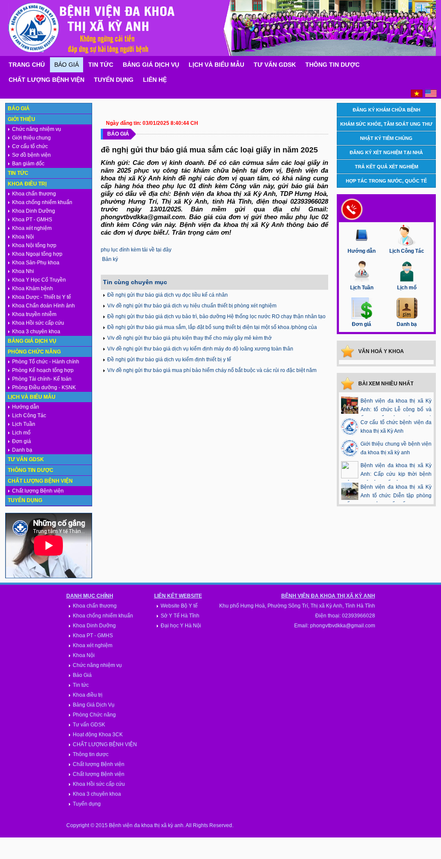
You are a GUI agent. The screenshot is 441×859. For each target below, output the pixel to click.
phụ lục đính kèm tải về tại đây (136, 250)
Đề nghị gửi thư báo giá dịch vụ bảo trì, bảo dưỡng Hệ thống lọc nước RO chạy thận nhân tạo (216, 316)
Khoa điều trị (27, 184)
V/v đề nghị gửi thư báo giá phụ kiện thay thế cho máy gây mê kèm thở (189, 338)
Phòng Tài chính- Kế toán (41, 379)
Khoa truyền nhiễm (34, 314)
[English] (431, 96)
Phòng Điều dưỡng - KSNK (44, 388)
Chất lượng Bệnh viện (46, 79)
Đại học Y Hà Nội (181, 626)
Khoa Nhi (23, 271)
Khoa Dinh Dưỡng (33, 211)
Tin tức (100, 64)
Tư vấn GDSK (275, 64)
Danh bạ (22, 450)
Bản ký (110, 259)
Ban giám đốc (28, 164)
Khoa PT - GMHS (32, 220)
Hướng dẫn (25, 407)
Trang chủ (27, 64)
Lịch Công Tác (29, 415)
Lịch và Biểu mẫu (216, 64)
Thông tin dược (332, 64)
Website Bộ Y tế (179, 606)
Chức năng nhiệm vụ (36, 129)
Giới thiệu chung (31, 138)
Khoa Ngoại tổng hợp (37, 254)
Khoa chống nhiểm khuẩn (42, 202)
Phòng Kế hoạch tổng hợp (43, 370)
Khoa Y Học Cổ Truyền (39, 280)
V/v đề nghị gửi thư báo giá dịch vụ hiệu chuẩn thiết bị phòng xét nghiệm (191, 306)
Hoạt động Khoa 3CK (98, 735)
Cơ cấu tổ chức (30, 146)
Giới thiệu (21, 119)
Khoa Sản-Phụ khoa (35, 263)
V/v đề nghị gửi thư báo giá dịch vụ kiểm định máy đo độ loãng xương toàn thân (200, 349)
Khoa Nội (23, 237)
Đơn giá (21, 441)
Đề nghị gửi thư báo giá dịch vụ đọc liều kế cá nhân (167, 295)
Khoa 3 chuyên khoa (36, 332)
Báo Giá (66, 64)
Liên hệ (155, 79)
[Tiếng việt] (416, 96)
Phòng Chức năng (34, 352)
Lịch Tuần (23, 424)
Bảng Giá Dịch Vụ (151, 64)
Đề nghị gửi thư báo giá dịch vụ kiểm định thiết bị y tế (169, 360)
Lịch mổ (21, 433)
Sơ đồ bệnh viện (31, 155)
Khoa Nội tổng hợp (34, 245)
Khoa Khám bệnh (32, 288)
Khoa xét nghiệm (32, 228)
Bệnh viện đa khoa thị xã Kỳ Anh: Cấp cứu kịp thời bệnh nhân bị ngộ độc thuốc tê (386, 474)
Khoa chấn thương (34, 194)
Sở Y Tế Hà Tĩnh (180, 616)
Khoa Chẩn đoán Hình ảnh (43, 306)
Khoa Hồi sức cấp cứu (38, 323)
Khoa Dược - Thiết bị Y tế (41, 297)
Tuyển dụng (114, 79)
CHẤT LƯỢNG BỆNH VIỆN (105, 744)
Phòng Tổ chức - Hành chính (45, 362)
